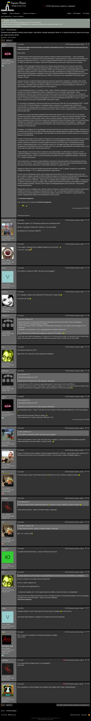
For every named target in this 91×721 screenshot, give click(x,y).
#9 (88, 396)
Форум (4, 13)
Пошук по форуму (18, 16)
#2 (88, 220)
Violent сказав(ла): (24, 431)
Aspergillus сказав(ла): (25, 525)
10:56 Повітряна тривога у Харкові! (60, 6)
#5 (88, 291)
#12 (88, 471)
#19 (88, 660)
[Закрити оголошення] (88, 20)
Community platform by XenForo (45, 718)
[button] (21, 13)
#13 (88, 498)
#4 (88, 267)
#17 (88, 608)
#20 (88, 683)
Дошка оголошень (29, 13)
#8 (88, 370)
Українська (13, 714)
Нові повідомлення (6, 16)
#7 (88, 346)
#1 (88, 44)
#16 (88, 571)
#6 (88, 315)
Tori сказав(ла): (23, 502)
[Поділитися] (86, 44)
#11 (88, 450)
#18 (88, 631)
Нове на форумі (14, 13)
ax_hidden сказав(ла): (25, 319)
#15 (88, 548)
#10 (88, 428)
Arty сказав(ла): (23, 374)
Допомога (84, 714)
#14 (88, 521)
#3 (88, 244)
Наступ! (8, 40)
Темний (4, 714)
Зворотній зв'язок (75, 714)
